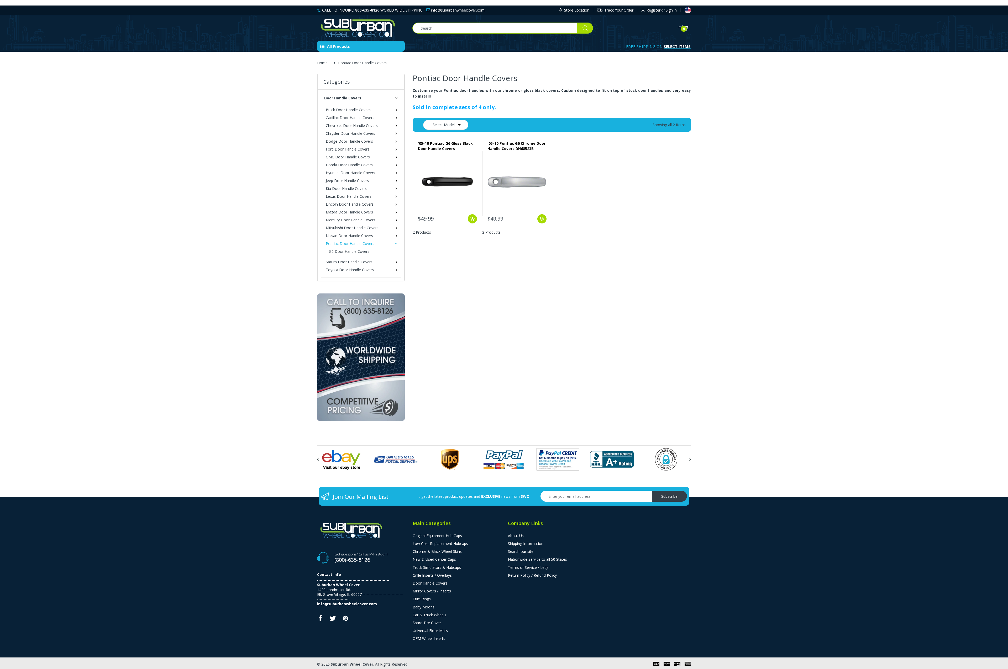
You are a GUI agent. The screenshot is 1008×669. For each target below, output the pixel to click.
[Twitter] (333, 619)
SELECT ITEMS (677, 46)
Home (322, 62)
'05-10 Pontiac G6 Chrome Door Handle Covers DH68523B (516, 146)
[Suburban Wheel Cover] (361, 28)
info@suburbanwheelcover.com (457, 10)
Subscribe (669, 496)
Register (653, 10)
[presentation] (318, 459)
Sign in (671, 10)
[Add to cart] (472, 218)
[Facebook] (320, 619)
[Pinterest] (345, 619)
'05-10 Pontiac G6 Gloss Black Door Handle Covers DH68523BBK (445, 146)
